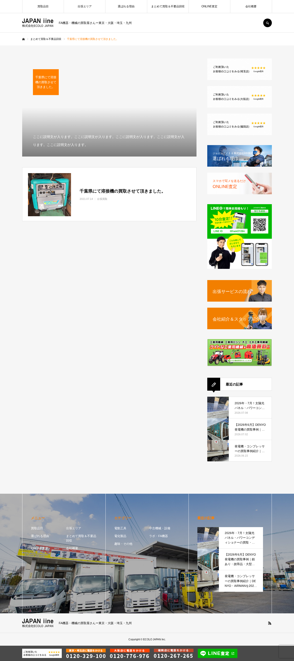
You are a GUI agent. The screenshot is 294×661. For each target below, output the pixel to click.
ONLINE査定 (209, 6)
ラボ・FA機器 (158, 536)
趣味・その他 (123, 543)
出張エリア (85, 6)
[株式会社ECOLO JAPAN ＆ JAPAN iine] (37, 23)
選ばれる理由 (126, 6)
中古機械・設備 (159, 528)
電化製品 (120, 536)
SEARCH (267, 23)
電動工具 (120, 528)
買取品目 (43, 6)
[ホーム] (23, 39)
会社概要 (251, 6)
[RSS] (270, 623)
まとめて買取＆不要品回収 (168, 6)
